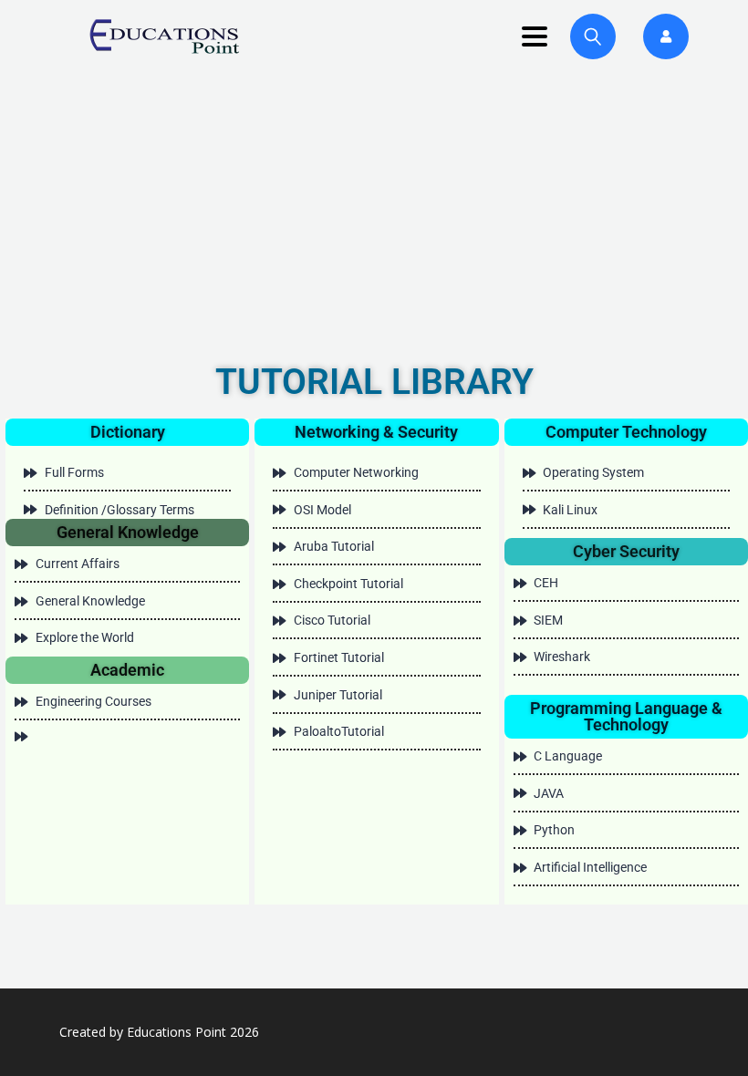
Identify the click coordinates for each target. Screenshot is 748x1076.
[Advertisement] (374, 209)
